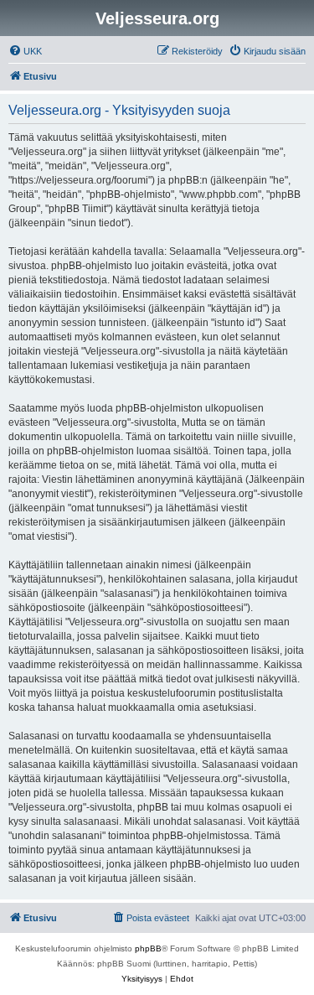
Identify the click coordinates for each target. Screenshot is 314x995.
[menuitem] (25, 51)
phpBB (148, 948)
